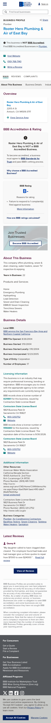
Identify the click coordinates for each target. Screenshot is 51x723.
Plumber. (43, 46)
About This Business (11, 84)
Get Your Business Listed (15, 662)
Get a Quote (9, 645)
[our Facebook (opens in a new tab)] (16, 694)
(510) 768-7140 (14, 61)
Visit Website (13, 56)
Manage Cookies (39, 717)
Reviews (16, 76)
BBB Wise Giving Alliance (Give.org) (20, 684)
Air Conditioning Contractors (27, 519)
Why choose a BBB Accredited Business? (22, 172)
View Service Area (19, 117)
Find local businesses (19, 11)
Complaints (31, 76)
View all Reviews (25, 571)
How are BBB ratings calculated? (23, 218)
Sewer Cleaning (29, 521)
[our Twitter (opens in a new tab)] (5, 694)
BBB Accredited (36, 42)
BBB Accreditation (12, 665)
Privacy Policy (34, 707)
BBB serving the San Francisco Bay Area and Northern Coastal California (25, 333)
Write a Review (14, 67)
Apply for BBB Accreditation (17, 667)
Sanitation (23, 524)
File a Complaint (11, 651)
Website (11, 420)
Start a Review (10, 648)
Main (5, 76)
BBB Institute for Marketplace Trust (20, 681)
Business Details (34, 84)
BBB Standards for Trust (23, 160)
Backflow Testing (11, 521)
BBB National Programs (14, 687)
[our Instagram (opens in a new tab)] (22, 694)
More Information (25, 209)
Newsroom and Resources (16, 670)
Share (45, 20)
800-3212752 (13, 416)
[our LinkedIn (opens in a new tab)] (10, 694)
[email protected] (11, 494)
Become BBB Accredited (25, 243)
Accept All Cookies (16, 717)
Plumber (7, 519)
